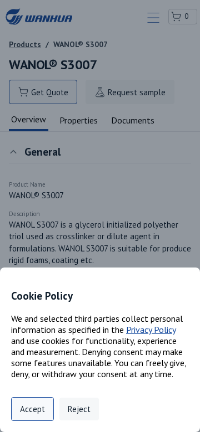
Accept (32, 409)
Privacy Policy (151, 329)
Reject (79, 409)
